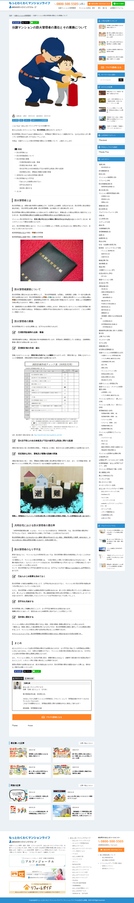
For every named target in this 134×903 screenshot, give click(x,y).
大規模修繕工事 (106, 361)
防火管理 (15, 120)
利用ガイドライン (107, 866)
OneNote (104, 494)
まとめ (19, 191)
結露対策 (102, 238)
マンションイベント (107, 371)
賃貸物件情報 (105, 428)
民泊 (100, 241)
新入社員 (102, 190)
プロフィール (18, 678)
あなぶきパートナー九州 (80, 872)
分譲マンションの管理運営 (67, 8)
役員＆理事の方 (106, 377)
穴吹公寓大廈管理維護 (79, 883)
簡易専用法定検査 (106, 186)
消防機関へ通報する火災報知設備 (111, 316)
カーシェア (104, 509)
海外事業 (102, 263)
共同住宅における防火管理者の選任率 (30, 175)
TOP (10, 15)
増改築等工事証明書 (107, 450)
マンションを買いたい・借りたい (110, 405)
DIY (102, 276)
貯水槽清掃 (103, 171)
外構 (100, 215)
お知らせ (27, 120)
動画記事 (102, 260)
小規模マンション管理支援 (109, 355)
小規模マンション (105, 270)
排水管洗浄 (104, 167)
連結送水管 (104, 300)
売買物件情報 (105, 425)
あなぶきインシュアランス (80, 869)
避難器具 (104, 313)
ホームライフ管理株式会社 (80, 843)
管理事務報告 (103, 232)
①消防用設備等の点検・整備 (30, 162)
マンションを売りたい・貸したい (110, 399)
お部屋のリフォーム (116, 8)
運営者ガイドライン (108, 868)
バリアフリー (105, 437)
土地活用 (102, 457)
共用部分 (104, 196)
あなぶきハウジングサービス (81, 840)
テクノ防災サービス (78, 851)
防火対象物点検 (104, 184)
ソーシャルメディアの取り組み (111, 863)
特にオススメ (103, 482)
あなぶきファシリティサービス (82, 848)
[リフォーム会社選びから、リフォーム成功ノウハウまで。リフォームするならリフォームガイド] (37, 887)
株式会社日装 (76, 864)
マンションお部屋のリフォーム (110, 432)
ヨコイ (103, 497)
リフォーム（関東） (107, 422)
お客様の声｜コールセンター (109, 460)
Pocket (30, 725)
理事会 (103, 202)
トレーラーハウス (108, 500)
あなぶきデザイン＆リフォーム (82, 867)
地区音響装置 (106, 297)
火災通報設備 (106, 321)
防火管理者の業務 (23, 159)
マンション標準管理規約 (107, 193)
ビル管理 (102, 219)
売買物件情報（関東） (108, 413)
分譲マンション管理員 (107, 383)
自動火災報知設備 (106, 292)
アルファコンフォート (107, 212)
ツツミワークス (77, 859)
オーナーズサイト (105, 485)
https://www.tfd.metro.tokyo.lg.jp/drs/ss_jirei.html (48, 435)
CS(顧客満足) (105, 515)
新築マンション (104, 279)
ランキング (103, 479)
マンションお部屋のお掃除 (108, 453)
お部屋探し (104, 392)
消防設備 (102, 286)
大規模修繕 (103, 228)
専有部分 (104, 199)
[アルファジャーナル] (37, 861)
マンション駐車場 (106, 250)
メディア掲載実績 (106, 512)
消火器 (103, 289)
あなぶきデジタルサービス (80, 875)
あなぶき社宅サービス (79, 891)
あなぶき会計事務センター (80, 888)
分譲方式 (104, 257)
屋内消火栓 (104, 307)
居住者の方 (104, 380)
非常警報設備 (106, 327)
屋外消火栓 (104, 310)
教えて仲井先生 (104, 475)
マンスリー (103, 340)
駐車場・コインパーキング (108, 248)
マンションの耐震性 (106, 177)
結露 (100, 235)
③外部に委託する (26, 188)
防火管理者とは (22, 152)
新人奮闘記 (103, 472)
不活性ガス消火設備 (107, 303)
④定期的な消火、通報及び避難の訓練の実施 (35, 172)
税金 (100, 267)
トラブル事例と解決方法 (108, 358)
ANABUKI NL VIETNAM (80, 893)
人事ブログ (103, 336)
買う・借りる (102, 8)
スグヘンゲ (103, 222)
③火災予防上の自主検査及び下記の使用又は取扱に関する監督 (41, 168)
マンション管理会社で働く (108, 469)
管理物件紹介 (103, 410)
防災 (21, 120)
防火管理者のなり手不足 (25, 178)
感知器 (105, 294)
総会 (100, 225)
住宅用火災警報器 (105, 349)
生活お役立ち (103, 273)
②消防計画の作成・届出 (28, 165)
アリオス (75, 854)
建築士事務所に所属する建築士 (111, 447)
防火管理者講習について (25, 156)
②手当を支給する (26, 185)
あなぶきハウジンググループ (109, 488)
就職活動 (102, 346)
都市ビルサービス (77, 846)
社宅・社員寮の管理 (106, 245)
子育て (103, 444)
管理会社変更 (105, 374)
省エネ (103, 441)
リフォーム (103, 180)
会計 (102, 364)
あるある (102, 283)
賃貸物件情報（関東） (108, 416)
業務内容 (102, 206)
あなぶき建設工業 (77, 856)
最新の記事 (30, 678)
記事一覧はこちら (85, 743)
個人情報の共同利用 (108, 860)
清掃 (100, 164)
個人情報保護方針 (107, 857)
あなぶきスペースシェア (108, 491)
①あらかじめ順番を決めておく (30, 181)
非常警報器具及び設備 (108, 324)
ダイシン (75, 861)
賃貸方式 (104, 254)
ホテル (101, 343)
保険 (102, 368)
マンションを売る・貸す (87, 8)
